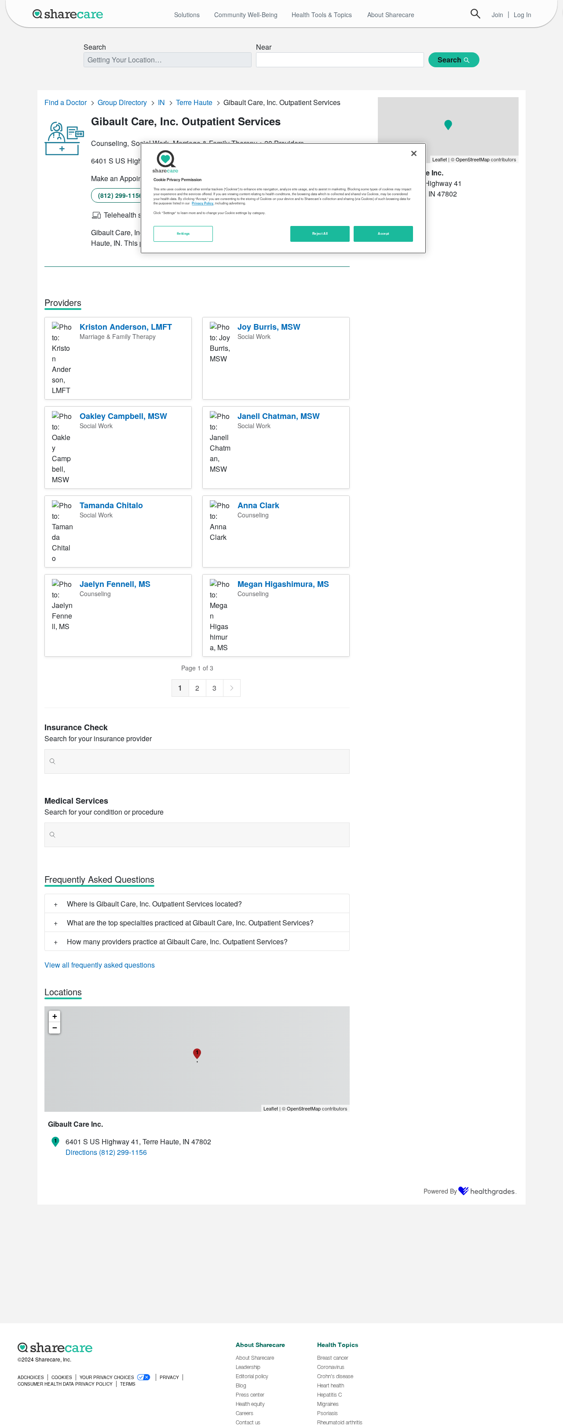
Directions (81, 1152)
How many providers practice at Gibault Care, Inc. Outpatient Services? (177, 941)
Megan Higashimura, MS (283, 584)
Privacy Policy (202, 203)
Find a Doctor (65, 102)
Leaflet (270, 1108)
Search (475, 13)
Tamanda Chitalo (111, 505)
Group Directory (122, 102)
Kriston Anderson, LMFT (126, 326)
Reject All (320, 233)
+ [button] (54, 1016)
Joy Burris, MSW (269, 326)
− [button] (54, 1027)
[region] (283, 198)
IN (161, 102)
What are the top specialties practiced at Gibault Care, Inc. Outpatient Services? (190, 922)
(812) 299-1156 (120, 195)
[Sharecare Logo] (69, 13)
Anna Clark (258, 505)
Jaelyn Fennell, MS (115, 584)
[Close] (414, 153)
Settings (183, 233)
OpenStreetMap (304, 1108)
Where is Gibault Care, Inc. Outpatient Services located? (154, 904)
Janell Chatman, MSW (279, 416)
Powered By (440, 1191)
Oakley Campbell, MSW (123, 416)
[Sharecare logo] (114, 1347)
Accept (383, 233)
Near (263, 47)
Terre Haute (194, 102)
